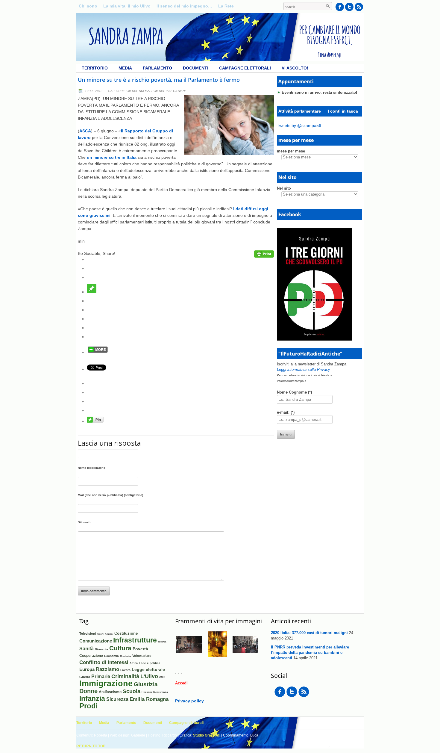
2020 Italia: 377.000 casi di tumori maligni (309, 632)
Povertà (140, 648)
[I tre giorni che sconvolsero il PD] (314, 339)
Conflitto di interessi (103, 662)
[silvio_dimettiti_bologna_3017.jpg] (245, 656)
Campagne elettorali (245, 68)
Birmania (101, 649)
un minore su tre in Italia (111, 157)
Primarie (100, 676)
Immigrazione (106, 683)
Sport (100, 634)
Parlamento (157, 68)
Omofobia (125, 656)
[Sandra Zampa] (220, 59)
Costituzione (126, 633)
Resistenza (160, 692)
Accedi (181, 683)
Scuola (131, 691)
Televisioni (87, 633)
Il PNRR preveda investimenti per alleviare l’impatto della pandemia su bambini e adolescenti (310, 652)
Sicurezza (117, 699)
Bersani (147, 692)
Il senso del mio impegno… (184, 6)
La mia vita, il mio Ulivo (127, 6)
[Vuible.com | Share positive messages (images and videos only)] (91, 291)
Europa (87, 669)
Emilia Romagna (149, 699)
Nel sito (284, 188)
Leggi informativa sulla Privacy (303, 369)
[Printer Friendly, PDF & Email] (264, 256)
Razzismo (107, 669)
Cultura (120, 648)
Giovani (179, 91)
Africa (134, 663)
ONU (162, 677)
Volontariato (141, 655)
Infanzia (92, 698)
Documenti (195, 68)
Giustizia (146, 684)
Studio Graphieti (206, 735)
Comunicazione (95, 640)
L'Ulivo (149, 676)
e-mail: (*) (286, 412)
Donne (88, 691)
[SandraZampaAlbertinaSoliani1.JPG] (217, 655)
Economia (111, 655)
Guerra (84, 677)
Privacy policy (189, 700)
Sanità (86, 648)
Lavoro (125, 670)
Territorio (95, 68)
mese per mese (291, 151)
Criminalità (125, 676)
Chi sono (88, 6)
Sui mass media (151, 91)
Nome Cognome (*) (294, 392)
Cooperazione (91, 655)
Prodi (88, 706)
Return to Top (90, 746)
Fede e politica (149, 663)
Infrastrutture (135, 640)
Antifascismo (110, 692)
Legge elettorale (148, 669)
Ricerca (162, 641)
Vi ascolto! (295, 68)
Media (125, 68)
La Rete (226, 6)
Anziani (109, 634)
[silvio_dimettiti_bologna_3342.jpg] (189, 656)
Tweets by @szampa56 (299, 125)
